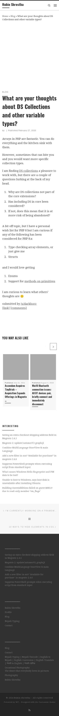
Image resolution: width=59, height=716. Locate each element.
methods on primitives (40, 281)
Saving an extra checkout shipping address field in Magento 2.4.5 (29, 437)
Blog (13, 16)
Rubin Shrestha (12, 608)
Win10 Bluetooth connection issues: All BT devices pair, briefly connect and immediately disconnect (42, 395)
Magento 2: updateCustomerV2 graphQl (23, 443)
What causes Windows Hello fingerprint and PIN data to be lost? (28, 473)
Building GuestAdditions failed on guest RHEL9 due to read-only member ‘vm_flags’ (27, 489)
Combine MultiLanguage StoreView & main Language (25, 449)
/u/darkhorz (28, 303)
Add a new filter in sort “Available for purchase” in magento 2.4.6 (29, 457)
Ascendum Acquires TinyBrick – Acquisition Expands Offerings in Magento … (16, 393)
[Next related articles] (53, 346)
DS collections (28, 170)
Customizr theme (47, 702)
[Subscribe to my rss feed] (29, 710)
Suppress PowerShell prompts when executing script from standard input (27, 465)
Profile (8, 612)
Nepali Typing (12, 621)
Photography (11, 675)
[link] (6, 308)
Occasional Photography (17, 667)
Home (5, 16)
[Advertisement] (29, 55)
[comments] (18, 308)
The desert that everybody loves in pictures (27, 671)
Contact (8, 625)
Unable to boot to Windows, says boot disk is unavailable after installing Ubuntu (25, 481)
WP (17, 702)
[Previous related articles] (46, 346)
